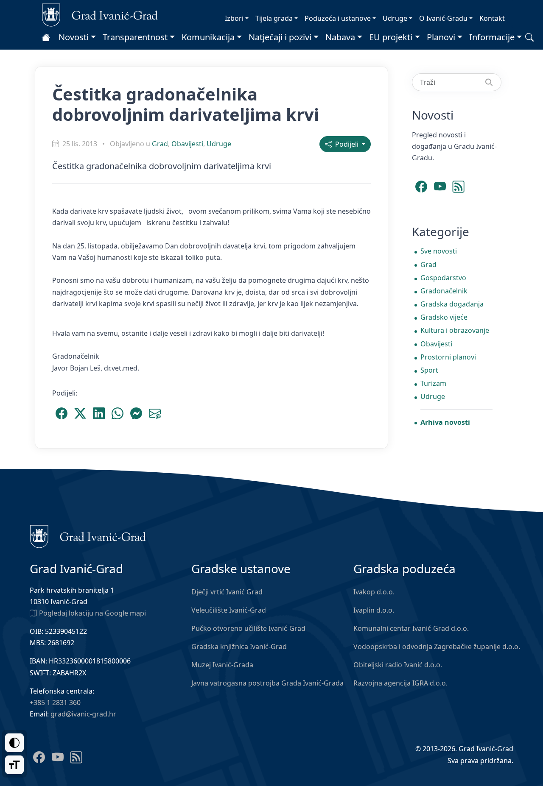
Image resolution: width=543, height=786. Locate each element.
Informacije (492, 37)
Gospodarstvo (443, 277)
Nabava (340, 37)
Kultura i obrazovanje (454, 330)
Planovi (441, 37)
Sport (429, 370)
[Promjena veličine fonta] (14, 764)
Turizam (433, 383)
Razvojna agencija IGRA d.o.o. (400, 683)
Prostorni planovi (448, 357)
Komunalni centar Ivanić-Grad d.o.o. (411, 628)
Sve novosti (438, 251)
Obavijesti (187, 143)
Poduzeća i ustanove (338, 18)
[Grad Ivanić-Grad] (100, 14)
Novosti (74, 37)
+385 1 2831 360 (55, 702)
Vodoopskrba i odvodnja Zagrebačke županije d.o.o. (436, 646)
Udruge (395, 18)
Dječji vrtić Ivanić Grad (227, 591)
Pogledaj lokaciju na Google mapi (92, 613)
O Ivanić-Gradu (443, 18)
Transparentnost (135, 37)
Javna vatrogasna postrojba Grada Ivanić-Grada (267, 683)
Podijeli (346, 144)
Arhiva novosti (445, 422)
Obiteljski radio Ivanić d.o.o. (397, 664)
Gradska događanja (452, 304)
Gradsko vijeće (443, 317)
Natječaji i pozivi (280, 37)
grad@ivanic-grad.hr (83, 714)
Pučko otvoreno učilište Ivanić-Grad (248, 628)
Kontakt (492, 18)
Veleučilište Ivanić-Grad (228, 610)
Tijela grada (274, 18)
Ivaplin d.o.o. (373, 610)
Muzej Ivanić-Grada (222, 664)
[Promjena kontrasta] (14, 742)
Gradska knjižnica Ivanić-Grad (239, 646)
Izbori (234, 18)
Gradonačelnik (443, 290)
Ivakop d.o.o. (374, 591)
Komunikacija (208, 37)
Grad (160, 143)
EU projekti (390, 37)
